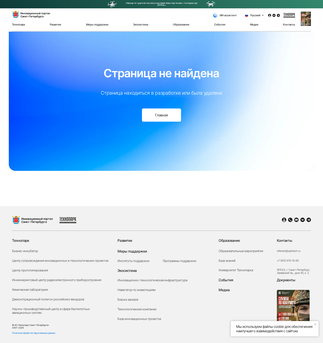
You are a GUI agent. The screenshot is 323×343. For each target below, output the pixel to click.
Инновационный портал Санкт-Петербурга (37, 220)
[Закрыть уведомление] (315, 324)
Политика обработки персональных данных (33, 333)
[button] (306, 19)
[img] (16, 220)
